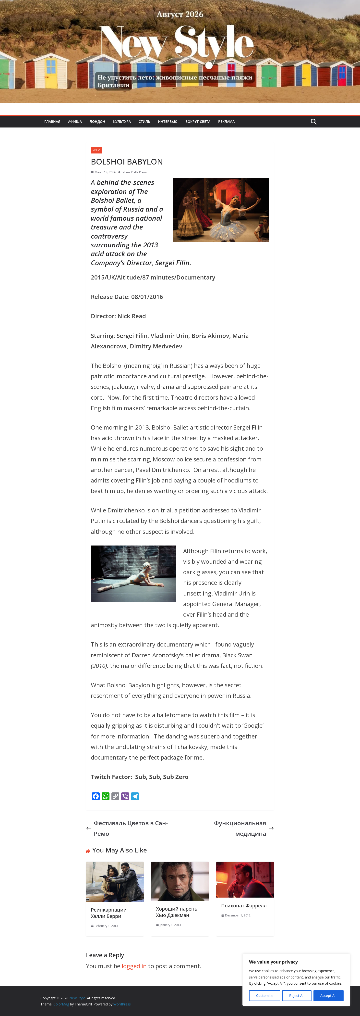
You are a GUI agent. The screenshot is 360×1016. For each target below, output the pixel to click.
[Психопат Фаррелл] (245, 867)
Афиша (75, 121)
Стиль (144, 121)
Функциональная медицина (240, 828)
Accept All (328, 995)
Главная (52, 121)
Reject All (296, 995)
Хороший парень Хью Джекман (176, 911)
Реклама (226, 121)
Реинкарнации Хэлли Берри (109, 912)
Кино (96, 150)
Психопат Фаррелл (244, 905)
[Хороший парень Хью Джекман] (180, 867)
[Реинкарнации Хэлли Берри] (115, 867)
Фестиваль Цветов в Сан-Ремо (131, 828)
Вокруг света (197, 121)
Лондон (97, 121)
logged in (134, 966)
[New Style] (180, 5)
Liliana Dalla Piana (134, 172)
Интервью (168, 121)
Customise (264, 995)
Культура (122, 121)
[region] (296, 980)
